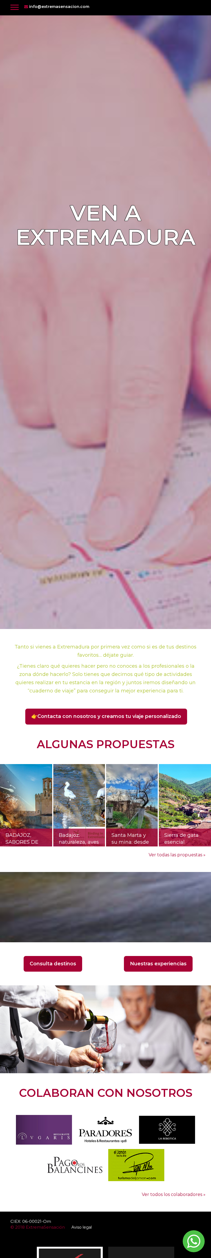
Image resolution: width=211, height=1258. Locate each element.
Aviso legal (81, 1227)
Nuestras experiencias (158, 964)
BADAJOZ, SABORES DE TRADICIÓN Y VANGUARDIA (22, 839)
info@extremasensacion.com (58, 6)
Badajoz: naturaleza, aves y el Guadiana (79, 839)
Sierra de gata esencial (181, 838)
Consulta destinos (53, 964)
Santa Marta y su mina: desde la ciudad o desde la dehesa (132, 839)
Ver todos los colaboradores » (174, 1194)
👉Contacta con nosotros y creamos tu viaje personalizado (106, 716)
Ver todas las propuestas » (177, 854)
